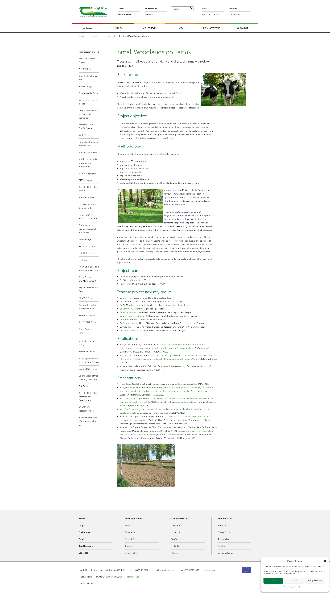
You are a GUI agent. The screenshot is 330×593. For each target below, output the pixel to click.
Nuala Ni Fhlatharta (132, 312)
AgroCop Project (86, 197)
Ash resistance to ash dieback (88, 102)
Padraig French (130, 323)
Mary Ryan (128, 315)
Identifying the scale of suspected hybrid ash (88, 421)
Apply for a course (210, 14)
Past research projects (89, 51)
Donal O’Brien (129, 330)
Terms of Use (133, 576)
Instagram (176, 525)
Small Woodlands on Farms (88, 331)
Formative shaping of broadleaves (88, 143)
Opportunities (235, 14)
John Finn (127, 297)
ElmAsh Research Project (87, 60)
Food (180, 27)
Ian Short (127, 276)
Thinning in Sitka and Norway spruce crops (89, 268)
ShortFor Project (86, 86)
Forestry (95, 35)
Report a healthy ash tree (88, 77)
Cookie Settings (225, 552)
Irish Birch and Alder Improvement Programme (88, 163)
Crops (118, 27)
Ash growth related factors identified (87, 306)
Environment (149, 27)
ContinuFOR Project (88, 368)
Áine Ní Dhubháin (132, 280)
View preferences (315, 580)
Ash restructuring (87, 246)
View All (175, 552)
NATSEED (83, 259)
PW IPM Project (86, 239)
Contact (149, 14)
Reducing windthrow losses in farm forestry (89, 360)
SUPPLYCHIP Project (88, 322)
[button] (325, 561)
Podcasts (233, 8)
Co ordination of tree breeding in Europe (88, 377)
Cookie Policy (131, 552)
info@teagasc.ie (167, 569)
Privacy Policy (288, 587)
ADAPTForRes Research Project (86, 409)
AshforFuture (85, 135)
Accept (273, 580)
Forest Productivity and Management (87, 279)
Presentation (126, 383)
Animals (87, 27)
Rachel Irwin (125, 283)
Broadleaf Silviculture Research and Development (89, 397)
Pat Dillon (127, 326)
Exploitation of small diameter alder (88, 206)
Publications (151, 8)
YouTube (175, 539)
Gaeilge (221, 545)
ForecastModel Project (89, 93)
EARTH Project (85, 180)
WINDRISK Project (87, 69)
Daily (204, 8)
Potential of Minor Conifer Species (87, 126)
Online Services (211, 569)
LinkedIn (175, 545)
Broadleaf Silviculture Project (89, 188)
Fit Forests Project (87, 315)
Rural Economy (211, 27)
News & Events (125, 14)
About (121, 8)
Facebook (175, 532)
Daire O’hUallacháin (132, 308)
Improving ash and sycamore (87, 343)
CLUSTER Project (86, 252)
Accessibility (223, 539)
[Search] (190, 8)
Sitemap (222, 525)
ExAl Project (84, 386)
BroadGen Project (87, 351)
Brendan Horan (130, 319)
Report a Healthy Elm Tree (88, 289)
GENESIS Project (86, 298)
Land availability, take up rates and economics (89, 114)
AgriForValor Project (88, 152)
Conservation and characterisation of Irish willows (87, 229)
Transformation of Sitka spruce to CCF (88, 216)
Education (242, 27)
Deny (294, 580)
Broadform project (87, 173)
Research (111, 35)
